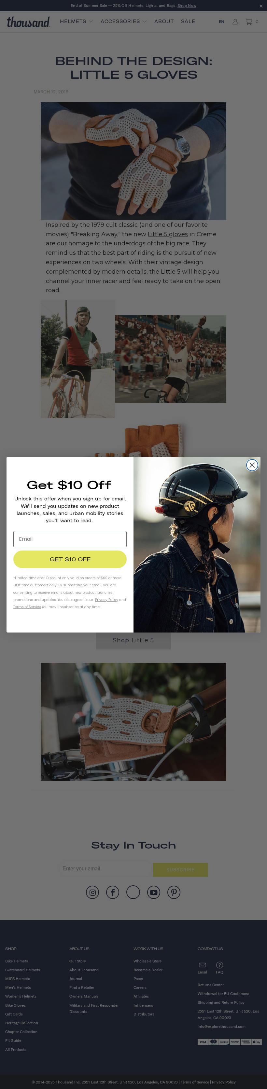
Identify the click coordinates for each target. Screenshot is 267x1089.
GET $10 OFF (70, 559)
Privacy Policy (106, 599)
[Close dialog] (252, 465)
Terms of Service (27, 607)
